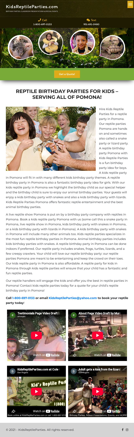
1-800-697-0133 (23, 298)
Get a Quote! (67, 74)
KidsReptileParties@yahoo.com (73, 298)
